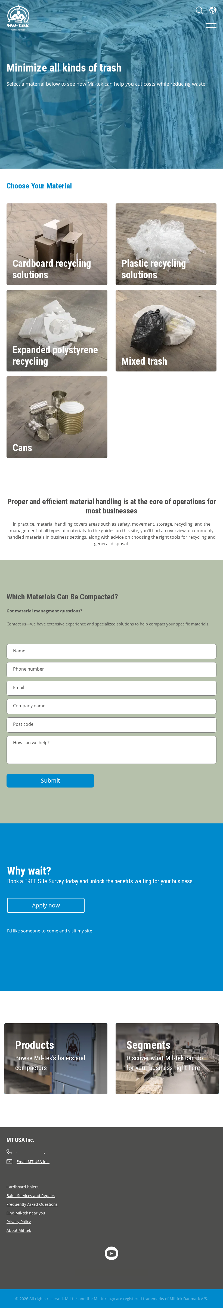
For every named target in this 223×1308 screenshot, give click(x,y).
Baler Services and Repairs (31, 1195)
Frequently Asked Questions (32, 1204)
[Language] (212, 10)
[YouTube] (111, 1253)
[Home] (18, 17)
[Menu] (211, 25)
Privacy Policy (19, 1221)
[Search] (199, 10)
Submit (50, 780)
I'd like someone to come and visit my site (49, 931)
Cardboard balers (23, 1186)
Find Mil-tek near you (26, 1213)
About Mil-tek (19, 1230)
